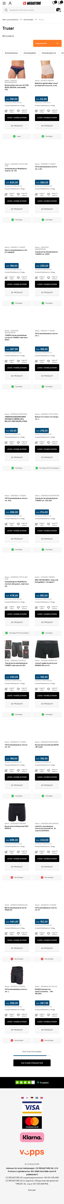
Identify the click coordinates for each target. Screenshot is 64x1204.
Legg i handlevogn (17, 117)
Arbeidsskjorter (49, 53)
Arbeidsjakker (30, 53)
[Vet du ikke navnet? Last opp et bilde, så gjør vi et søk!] (59, 10)
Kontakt (32, 1190)
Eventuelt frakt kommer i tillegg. (15, 105)
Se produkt (17, 126)
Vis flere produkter (32, 1063)
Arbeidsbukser (11, 53)
